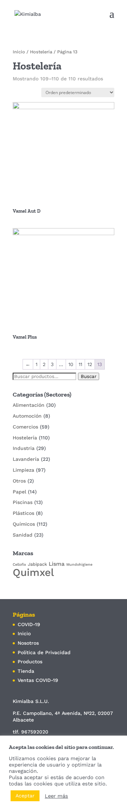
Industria (24, 448)
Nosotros (28, 643)
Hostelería (41, 51)
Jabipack (37, 564)
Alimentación (28, 405)
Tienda (26, 671)
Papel (19, 491)
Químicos (24, 524)
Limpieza (23, 470)
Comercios (25, 427)
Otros (19, 481)
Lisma (57, 563)
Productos (30, 661)
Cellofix (19, 564)
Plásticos (23, 513)
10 (70, 364)
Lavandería (26, 459)
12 (89, 364)
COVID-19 (29, 624)
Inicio (19, 51)
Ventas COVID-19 (38, 680)
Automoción (27, 416)
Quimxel (33, 572)
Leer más (56, 796)
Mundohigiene (79, 564)
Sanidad (22, 535)
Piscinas (22, 502)
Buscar (88, 376)
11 (80, 364)
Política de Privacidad (44, 652)
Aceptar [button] (25, 795)
